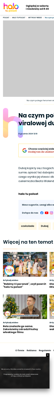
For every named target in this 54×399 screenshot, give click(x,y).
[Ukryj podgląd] (48, 355)
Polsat (6, 18)
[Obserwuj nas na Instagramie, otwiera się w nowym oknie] (51, 213)
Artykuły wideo (35, 18)
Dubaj (44, 226)
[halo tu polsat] (11, 7)
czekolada (27, 226)
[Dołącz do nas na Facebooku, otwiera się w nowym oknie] (41, 213)
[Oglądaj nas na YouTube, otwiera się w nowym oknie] (46, 213)
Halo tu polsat (18, 18)
